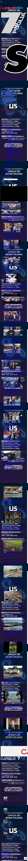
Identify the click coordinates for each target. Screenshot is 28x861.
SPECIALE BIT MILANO (13, 149)
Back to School (10, 163)
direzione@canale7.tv (6, 775)
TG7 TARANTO (11, 128)
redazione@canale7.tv (6, 853)
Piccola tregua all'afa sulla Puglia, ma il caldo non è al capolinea (15, 633)
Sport (5, 552)
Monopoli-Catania (12, 665)
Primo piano (9, 153)
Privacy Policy (9, 855)
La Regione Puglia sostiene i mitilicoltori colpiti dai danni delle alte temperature (15, 528)
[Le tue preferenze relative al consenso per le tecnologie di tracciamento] (25, 858)
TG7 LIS (9, 127)
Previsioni (15, 641)
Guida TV (6, 167)
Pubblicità (9, 165)
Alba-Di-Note (14, 742)
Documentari (10, 161)
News (5, 168)
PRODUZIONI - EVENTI (13, 139)
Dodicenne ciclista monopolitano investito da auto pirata (13, 707)
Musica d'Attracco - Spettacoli (14, 155)
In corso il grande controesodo (13, 606)
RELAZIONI (10, 140)
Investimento (14, 716)
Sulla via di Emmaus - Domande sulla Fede (17, 143)
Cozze (8, 539)
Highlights (21, 563)
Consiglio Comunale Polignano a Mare (16, 157)
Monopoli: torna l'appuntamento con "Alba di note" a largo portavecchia (15, 733)
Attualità (6, 523)
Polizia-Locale (23, 511)
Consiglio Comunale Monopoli (14, 151)
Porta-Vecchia (14, 589)
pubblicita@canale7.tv (6, 854)
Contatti (5, 169)
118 (19, 511)
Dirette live (6, 171)
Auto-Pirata (24, 716)
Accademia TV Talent (12, 160)
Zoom (8, 156)
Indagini (5, 717)
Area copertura (7, 172)
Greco (9, 565)
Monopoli (11, 511)
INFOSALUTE (10, 144)
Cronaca (6, 498)
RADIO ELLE (10, 145)
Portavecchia (21, 742)
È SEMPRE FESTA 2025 (13, 133)
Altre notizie (6, 744)
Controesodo (9, 616)
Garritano (13, 565)
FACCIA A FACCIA (12, 136)
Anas (13, 616)
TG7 (5, 123)
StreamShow (10, 859)
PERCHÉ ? (9, 129)
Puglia (5, 539)
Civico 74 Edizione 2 (12, 152)
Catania (15, 563)
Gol (18, 563)
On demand (6, 124)
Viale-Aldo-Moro (20, 690)
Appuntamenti (7, 730)
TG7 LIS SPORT (11, 141)
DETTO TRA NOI (11, 135)
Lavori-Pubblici (21, 589)
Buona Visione (10, 147)
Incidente (16, 511)
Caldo (11, 539)
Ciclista (19, 716)
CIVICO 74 (9, 148)
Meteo (7, 641)
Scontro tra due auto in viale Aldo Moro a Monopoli (14, 681)
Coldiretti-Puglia (19, 616)
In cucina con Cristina (12, 164)
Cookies (2, 855)
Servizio (5, 565)
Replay (8, 159)
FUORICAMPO (11, 137)
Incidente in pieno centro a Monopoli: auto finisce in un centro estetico (15, 502)
